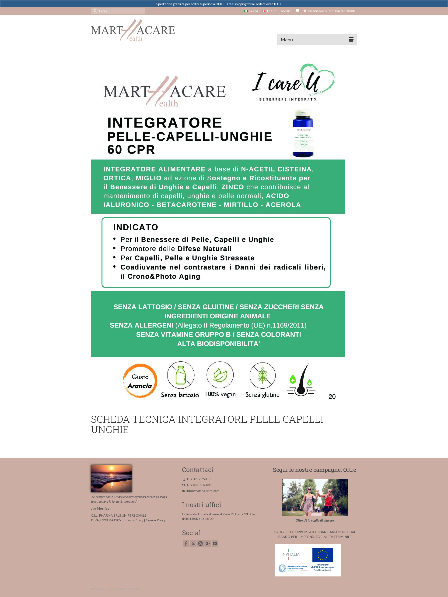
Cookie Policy (155, 520)
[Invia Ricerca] (94, 11)
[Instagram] (200, 543)
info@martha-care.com (202, 491)
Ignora (287, 4)
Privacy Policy (133, 520)
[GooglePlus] (207, 543)
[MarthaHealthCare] (133, 30)
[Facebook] (186, 543)
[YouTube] (215, 543)
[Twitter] (193, 543)
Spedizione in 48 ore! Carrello (331, 11)
